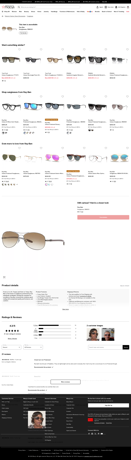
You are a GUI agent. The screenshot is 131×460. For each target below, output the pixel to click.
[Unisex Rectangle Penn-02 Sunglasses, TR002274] (33, 59)
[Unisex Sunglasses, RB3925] (119, 106)
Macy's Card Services (28, 414)
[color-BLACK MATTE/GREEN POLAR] (9, 184)
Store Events (48, 427)
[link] (11, 77)
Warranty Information (43, 303)
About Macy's (69, 401)
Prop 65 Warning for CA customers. (47, 305)
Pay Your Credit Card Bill (29, 417)
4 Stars (35, 328)
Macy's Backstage (49, 411)
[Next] (127, 59)
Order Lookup (5, 408)
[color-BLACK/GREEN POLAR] (6, 184)
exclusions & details (85, 296)
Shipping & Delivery (7, 417)
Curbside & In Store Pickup (51, 401)
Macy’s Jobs (69, 417)
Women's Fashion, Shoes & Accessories (15, 16)
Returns (4, 414)
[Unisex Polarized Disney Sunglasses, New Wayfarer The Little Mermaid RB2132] (54, 106)
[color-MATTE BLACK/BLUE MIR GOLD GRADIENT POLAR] (33, 133)
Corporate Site (70, 408)
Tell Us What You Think (50, 437)
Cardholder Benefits (28, 405)
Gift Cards (25, 408)
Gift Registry (48, 440)
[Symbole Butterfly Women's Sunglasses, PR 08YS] (98, 59)
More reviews (65, 382)
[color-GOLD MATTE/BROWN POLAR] (15, 184)
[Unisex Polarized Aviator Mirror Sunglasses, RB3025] (54, 158)
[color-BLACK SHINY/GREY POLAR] (68, 133)
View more (65, 309)
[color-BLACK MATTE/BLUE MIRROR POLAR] (25, 133)
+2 (17, 184)
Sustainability (69, 427)
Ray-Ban (22, 27)
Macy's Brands (48, 414)
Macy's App (48, 408)
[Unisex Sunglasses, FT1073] (11, 59)
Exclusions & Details (99, 423)
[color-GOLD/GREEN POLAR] (3, 184)
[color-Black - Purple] (6, 133)
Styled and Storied (71, 430)
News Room (69, 421)
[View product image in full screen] (4, 277)
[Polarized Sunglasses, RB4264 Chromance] (33, 106)
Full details (23, 33)
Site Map (68, 424)
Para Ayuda (5, 411)
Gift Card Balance (27, 411)
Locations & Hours (49, 405)
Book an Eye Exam (49, 433)
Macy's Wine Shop (49, 417)
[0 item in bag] (128, 7)
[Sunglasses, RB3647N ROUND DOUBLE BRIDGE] (119, 158)
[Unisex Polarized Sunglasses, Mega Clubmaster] (76, 158)
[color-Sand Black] (89, 130)
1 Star (35, 338)
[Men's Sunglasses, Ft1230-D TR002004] (54, 59)
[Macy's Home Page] (8, 7)
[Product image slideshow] (33, 241)
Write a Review (12, 338)
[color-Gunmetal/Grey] (71, 133)
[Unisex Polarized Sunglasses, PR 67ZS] (119, 59)
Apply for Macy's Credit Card (30, 401)
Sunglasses (30, 16)
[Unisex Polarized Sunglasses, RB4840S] (98, 106)
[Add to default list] (19, 49)
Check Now (109, 423)
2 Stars (36, 335)
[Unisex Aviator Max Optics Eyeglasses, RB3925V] (98, 158)
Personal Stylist (48, 421)
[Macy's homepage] (2, 16)
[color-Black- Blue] (3, 133)
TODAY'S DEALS (27, 1)
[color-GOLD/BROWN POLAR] (12, 184)
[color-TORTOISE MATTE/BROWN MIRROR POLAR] (30, 133)
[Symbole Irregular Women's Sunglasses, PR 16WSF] (76, 59)
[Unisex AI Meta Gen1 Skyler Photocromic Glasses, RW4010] (11, 106)
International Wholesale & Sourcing (75, 414)
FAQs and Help (5, 401)
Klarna (3, 405)
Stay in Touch (48, 424)
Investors (68, 411)
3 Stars (36, 331)
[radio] (3, 132)
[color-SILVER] (52, 184)
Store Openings (49, 430)
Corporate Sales (70, 405)
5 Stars (36, 325)
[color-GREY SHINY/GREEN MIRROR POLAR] (28, 133)
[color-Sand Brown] (92, 130)
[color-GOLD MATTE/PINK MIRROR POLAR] (46, 184)
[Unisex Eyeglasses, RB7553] (33, 158)
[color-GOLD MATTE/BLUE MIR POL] (49, 184)
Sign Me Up (108, 405)
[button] (33, 241)
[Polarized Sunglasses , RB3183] (76, 106)
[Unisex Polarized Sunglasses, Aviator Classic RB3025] (11, 158)
